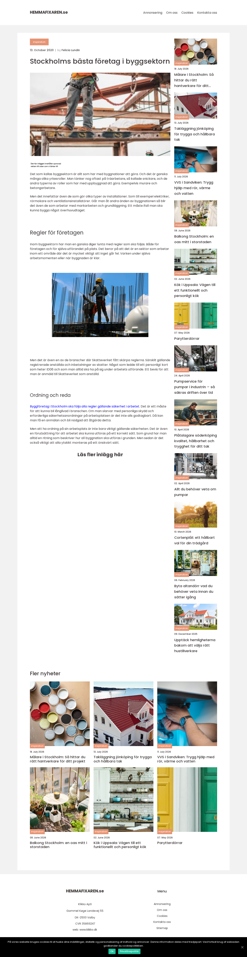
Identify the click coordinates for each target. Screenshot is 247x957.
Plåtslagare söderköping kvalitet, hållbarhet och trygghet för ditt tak (195, 441)
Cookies (187, 12)
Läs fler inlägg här (100, 454)
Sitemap (162, 928)
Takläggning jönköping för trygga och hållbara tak (194, 134)
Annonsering (152, 12)
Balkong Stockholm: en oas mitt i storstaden (194, 239)
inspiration (39, 42)
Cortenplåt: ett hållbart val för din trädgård (194, 540)
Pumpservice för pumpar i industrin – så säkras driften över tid (194, 387)
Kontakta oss (207, 12)
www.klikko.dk (88, 930)
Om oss (172, 12)
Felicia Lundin (71, 50)
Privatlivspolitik (129, 951)
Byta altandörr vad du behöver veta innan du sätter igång (193, 591)
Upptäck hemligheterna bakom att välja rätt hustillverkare (194, 645)
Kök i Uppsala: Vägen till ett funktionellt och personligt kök (194, 290)
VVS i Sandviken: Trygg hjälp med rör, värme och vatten (193, 188)
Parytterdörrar (187, 338)
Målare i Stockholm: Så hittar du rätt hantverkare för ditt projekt (194, 80)
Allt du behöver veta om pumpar (195, 492)
